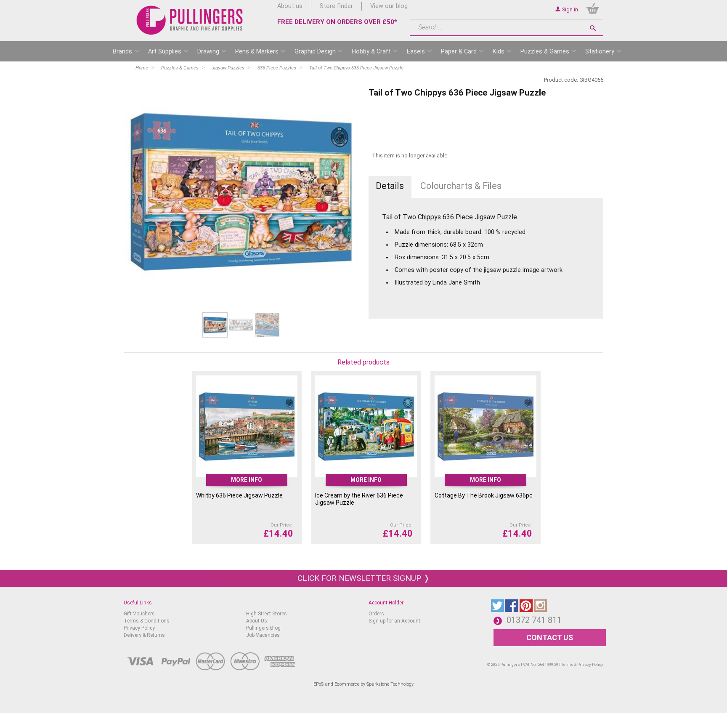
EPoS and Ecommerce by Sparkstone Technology (363, 684)
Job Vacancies (263, 635)
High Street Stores (266, 614)
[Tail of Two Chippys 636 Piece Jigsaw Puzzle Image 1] (241, 191)
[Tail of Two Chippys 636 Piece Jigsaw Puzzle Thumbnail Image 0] (215, 324)
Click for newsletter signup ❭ (363, 578)
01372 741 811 (534, 620)
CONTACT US (549, 637)
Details (390, 186)
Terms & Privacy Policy (582, 664)
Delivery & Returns (144, 635)
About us (289, 6)
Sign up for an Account (394, 621)
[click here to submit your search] (593, 28)
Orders (376, 614)
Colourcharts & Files (460, 186)
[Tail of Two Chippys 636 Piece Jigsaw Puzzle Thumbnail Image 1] (241, 324)
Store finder (336, 6)
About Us (256, 621)
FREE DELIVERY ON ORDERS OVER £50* (337, 22)
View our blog (389, 6)
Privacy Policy (139, 628)
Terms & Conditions (147, 621)
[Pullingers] (190, 20)
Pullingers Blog (263, 628)
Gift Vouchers (139, 614)
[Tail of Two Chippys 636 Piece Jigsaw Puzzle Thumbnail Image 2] (267, 324)
